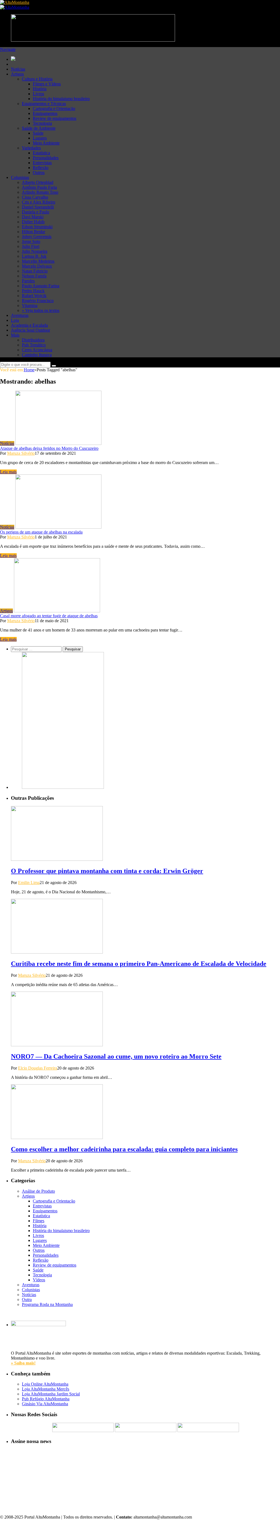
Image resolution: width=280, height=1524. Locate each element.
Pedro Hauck (33, 290)
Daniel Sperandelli (38, 207)
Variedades (31, 148)
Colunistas (20, 177)
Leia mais (8, 472)
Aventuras (19, 315)
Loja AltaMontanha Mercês (45, 1389)
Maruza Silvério (21, 453)
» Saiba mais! (23, 1363)
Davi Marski (32, 217)
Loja (15, 320)
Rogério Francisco (38, 300)
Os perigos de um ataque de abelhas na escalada (41, 532)
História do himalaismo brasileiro (61, 98)
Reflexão (40, 167)
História (39, 88)
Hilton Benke (33, 231)
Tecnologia (42, 123)
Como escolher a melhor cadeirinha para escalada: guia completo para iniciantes (124, 1149)
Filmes (38, 1220)
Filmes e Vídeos (47, 84)
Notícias (18, 69)
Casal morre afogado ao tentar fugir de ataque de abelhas (49, 615)
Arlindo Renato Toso (40, 192)
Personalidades (46, 157)
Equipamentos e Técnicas (44, 103)
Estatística (41, 152)
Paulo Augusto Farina (40, 285)
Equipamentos (45, 113)
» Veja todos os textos (40, 310)
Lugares (40, 138)
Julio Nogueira (34, 251)
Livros (38, 93)
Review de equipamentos (54, 118)
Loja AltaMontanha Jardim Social (51, 1394)
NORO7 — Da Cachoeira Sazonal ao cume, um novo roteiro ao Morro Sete (116, 1056)
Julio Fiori (30, 246)
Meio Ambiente (46, 143)
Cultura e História (37, 79)
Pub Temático (34, 345)
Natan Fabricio (35, 271)
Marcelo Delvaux (37, 266)
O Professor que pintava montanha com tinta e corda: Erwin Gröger (107, 870)
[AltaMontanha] (14, 2)
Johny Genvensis (36, 236)
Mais (15, 335)
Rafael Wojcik (34, 295)
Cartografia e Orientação (54, 108)
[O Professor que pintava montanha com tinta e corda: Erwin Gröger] (57, 859)
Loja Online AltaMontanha (45, 1384)
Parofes (28, 281)
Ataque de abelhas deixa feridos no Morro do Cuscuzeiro (49, 448)
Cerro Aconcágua (37, 349)
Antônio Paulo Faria (39, 187)
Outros (39, 172)
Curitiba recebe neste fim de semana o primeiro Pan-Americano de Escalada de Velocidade (138, 963)
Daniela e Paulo (35, 212)
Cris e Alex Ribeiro (38, 202)
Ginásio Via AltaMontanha (45, 1403)
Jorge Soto (31, 241)
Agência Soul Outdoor (30, 330)
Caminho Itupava (37, 354)
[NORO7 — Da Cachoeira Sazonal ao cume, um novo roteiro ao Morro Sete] (57, 1044)
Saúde (38, 133)
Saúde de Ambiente (39, 128)
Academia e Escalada (29, 325)
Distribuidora (33, 340)
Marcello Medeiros (38, 261)
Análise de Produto (38, 1191)
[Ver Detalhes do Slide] (63, 787)
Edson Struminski (37, 226)
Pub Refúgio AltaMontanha (45, 1398)
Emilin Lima (29, 882)
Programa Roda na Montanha (47, 1304)
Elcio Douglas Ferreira (37, 1068)
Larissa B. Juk (34, 256)
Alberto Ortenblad (37, 182)
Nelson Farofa (34, 276)
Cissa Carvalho (35, 197)
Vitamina (29, 305)
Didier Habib (33, 221)
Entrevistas (42, 162)
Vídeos (39, 1279)
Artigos (17, 74)
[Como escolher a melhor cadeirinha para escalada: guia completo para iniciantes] (57, 1137)
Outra (27, 1299)
